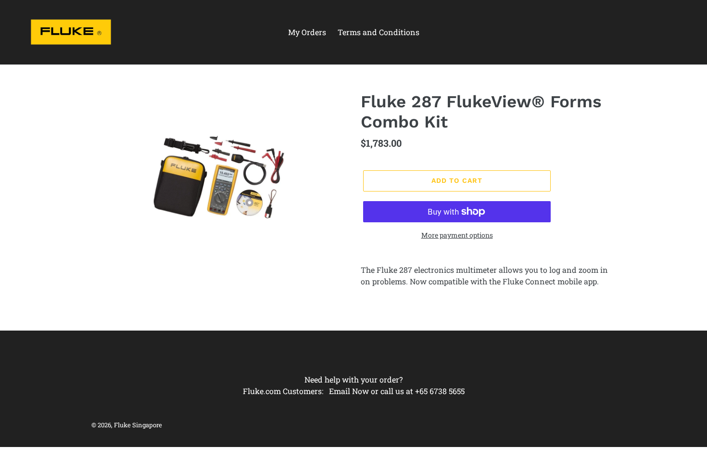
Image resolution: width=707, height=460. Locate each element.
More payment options (457, 235)
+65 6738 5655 (440, 391)
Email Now (349, 391)
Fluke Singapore (138, 425)
